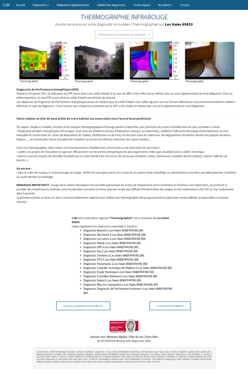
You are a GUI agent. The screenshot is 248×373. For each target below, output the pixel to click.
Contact (185, 5)
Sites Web (152, 337)
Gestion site (97, 337)
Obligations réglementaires (73, 5)
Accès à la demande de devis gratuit (83, 305)
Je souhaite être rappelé (170, 305)
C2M (6, 5)
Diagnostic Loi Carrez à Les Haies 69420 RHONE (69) (114, 239)
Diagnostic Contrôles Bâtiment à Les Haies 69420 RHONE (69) (120, 276)
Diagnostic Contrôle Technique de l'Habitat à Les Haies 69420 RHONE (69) (127, 268)
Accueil (22, 5)
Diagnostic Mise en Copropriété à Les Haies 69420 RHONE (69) (120, 284)
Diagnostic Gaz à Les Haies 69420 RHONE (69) (110, 251)
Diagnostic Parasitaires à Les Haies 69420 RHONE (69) (115, 264)
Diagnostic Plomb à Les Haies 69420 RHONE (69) (112, 243)
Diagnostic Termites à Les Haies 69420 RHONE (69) (113, 255)
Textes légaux (141, 5)
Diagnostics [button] (40, 5)
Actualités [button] (164, 5)
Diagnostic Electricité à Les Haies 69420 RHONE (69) (114, 234)
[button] (124, 34)
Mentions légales (117, 337)
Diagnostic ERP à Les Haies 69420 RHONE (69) (110, 247)
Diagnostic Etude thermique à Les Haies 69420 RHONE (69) (118, 272)
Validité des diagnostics (111, 5)
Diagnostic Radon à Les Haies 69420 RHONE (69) (112, 280)
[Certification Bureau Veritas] (124, 325)
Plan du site (136, 337)
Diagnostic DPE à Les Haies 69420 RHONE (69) (111, 259)
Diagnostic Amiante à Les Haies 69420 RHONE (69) (113, 230)
